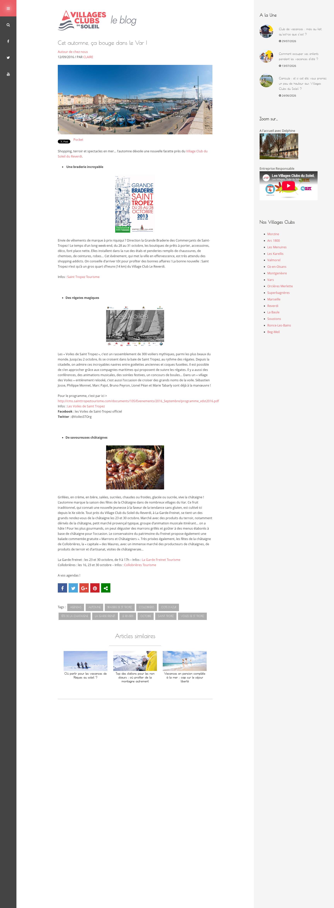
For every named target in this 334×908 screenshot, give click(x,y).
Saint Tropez (166, 616)
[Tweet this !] (73, 588)
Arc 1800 (273, 240)
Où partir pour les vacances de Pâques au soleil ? (85, 675)
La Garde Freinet (105, 616)
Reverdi (272, 306)
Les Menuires (277, 247)
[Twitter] (8, 57)
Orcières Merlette (280, 286)
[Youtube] (8, 74)
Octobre (145, 616)
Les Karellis (275, 254)
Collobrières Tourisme (140, 565)
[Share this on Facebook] (62, 588)
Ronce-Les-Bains (279, 325)
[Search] (8, 24)
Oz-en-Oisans (276, 267)
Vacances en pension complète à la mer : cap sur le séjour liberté (184, 677)
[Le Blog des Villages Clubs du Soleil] (100, 20)
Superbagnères (278, 293)
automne (94, 607)
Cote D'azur (168, 607)
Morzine (273, 234)
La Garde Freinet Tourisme (161, 560)
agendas (75, 607)
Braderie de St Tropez (119, 607)
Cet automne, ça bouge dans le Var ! (102, 42)
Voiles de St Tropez (192, 616)
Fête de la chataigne (74, 616)
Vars (270, 280)
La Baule (273, 312)
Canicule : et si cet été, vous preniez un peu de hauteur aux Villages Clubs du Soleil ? (302, 83)
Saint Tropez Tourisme (83, 277)
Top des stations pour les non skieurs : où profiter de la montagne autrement (135, 677)
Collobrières (146, 607)
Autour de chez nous (73, 52)
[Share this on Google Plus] (84, 588)
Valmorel (273, 260)
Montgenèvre (277, 273)
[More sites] (105, 588)
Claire (88, 57)
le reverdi (127, 616)
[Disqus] (135, 758)
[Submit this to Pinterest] (95, 588)
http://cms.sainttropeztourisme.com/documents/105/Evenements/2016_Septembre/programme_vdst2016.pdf (138, 401)
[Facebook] (8, 41)
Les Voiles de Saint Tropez (86, 406)
